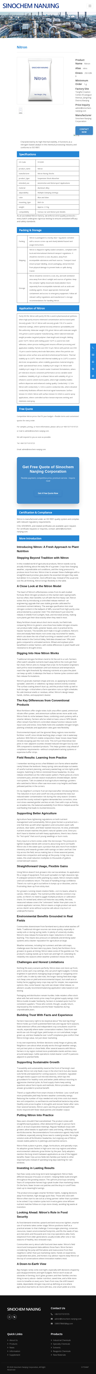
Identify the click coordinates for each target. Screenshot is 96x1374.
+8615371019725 (70, 426)
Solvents (57, 1347)
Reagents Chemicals (62, 1351)
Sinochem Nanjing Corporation (26, 1367)
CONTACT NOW (84, 130)
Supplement (14, 1355)
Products (13, 1344)
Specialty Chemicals (61, 1344)
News (11, 1347)
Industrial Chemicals (62, 1340)
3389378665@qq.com (64, 1323)
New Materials (59, 1355)
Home (10, 25)
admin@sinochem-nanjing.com (37, 431)
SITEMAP (85, 1367)
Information (14, 1351)
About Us (13, 1340)
